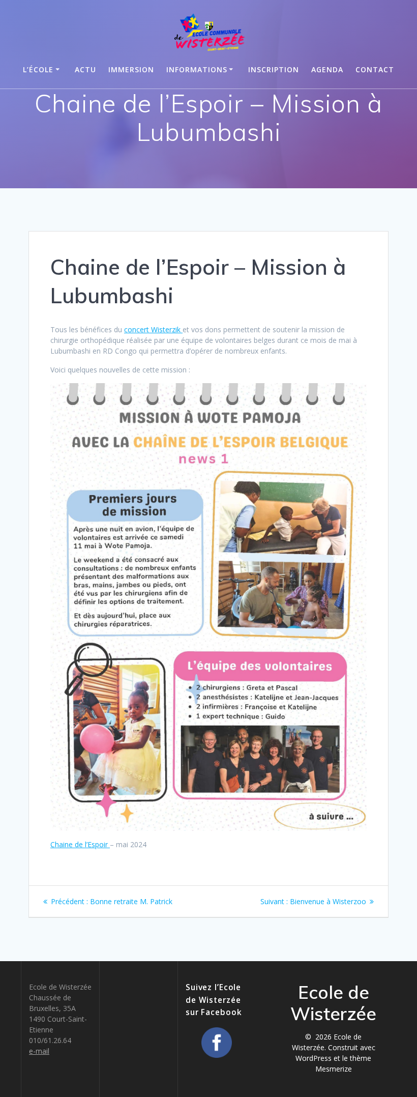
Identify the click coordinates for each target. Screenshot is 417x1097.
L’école (38, 69)
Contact (374, 69)
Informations (196, 69)
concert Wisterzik (153, 329)
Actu (85, 69)
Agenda (327, 69)
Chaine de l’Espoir (80, 844)
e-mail (39, 1051)
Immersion (131, 69)
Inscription (273, 69)
